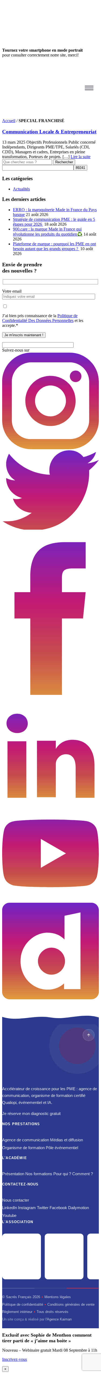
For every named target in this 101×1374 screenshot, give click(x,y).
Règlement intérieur (17, 1312)
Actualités (21, 189)
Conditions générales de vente (71, 1304)
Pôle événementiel (62, 1147)
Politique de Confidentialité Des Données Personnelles (40, 318)
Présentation (13, 1173)
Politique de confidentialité (22, 1304)
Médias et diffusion (66, 1140)
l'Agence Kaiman (59, 1319)
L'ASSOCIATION (17, 1222)
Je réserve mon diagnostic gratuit (31, 1113)
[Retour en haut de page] (89, 1035)
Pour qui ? (62, 1173)
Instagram (27, 1207)
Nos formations (38, 1173)
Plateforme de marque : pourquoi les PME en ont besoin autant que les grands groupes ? (54, 246)
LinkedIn (9, 1207)
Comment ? (82, 1173)
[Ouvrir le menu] (89, 88)
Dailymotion (78, 1207)
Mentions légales (57, 1297)
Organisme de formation (23, 1147)
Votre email (12, 291)
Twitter (42, 1207)
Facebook (58, 1207)
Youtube (9, 1215)
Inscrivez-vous (14, 1359)
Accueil (8, 120)
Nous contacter (15, 1200)
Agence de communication (25, 1140)
